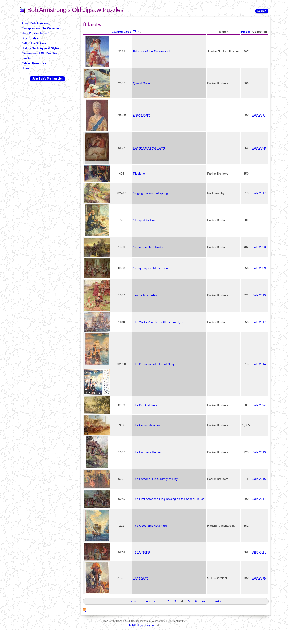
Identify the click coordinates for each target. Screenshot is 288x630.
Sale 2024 (259, 405)
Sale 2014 (259, 114)
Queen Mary (141, 114)
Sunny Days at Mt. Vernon (150, 268)
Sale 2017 (259, 193)
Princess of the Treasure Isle (152, 51)
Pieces (246, 31)
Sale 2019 (259, 295)
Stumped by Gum (144, 220)
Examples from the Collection (41, 28)
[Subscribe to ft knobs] (84, 609)
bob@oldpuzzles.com (142, 625)
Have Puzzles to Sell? (36, 33)
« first (134, 601)
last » (218, 601)
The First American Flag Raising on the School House (169, 499)
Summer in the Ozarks (148, 247)
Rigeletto (139, 173)
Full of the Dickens (34, 43)
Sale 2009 (259, 147)
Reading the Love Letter (149, 147)
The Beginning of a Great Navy (153, 364)
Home (25, 68)
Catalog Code (121, 31)
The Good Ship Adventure (150, 525)
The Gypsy (140, 577)
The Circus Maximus (146, 425)
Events (26, 58)
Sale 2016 (259, 479)
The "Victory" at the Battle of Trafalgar (158, 322)
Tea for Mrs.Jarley (145, 295)
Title (136, 31)
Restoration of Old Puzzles (39, 53)
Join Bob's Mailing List (47, 78)
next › (205, 601)
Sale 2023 (259, 247)
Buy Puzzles (30, 38)
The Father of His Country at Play (155, 479)
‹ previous (149, 601)
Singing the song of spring (150, 193)
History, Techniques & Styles (40, 48)
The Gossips (141, 551)
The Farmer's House (147, 452)
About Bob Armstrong (36, 23)
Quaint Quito (141, 83)
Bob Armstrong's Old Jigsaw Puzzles (75, 9)
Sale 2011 (259, 551)
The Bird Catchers (145, 405)
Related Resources (34, 63)
